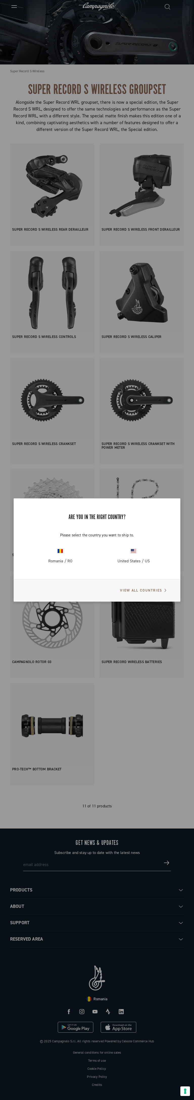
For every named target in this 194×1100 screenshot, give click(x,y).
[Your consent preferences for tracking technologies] (185, 1091)
